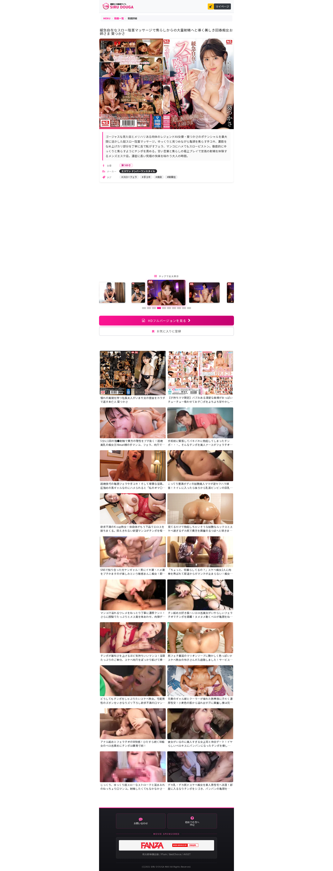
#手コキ (146, 177)
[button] (144, 308)
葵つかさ (126, 165)
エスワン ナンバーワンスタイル (138, 171)
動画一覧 (119, 18)
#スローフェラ (129, 177)
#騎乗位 (171, 177)
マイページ (222, 6)
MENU (106, 18)
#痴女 (159, 177)
